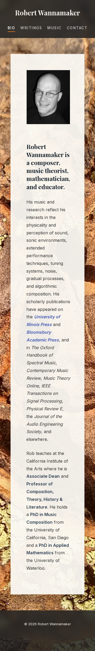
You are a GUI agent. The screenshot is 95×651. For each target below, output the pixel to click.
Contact (77, 28)
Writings (31, 28)
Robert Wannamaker (47, 12)
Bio (11, 28)
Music (54, 28)
